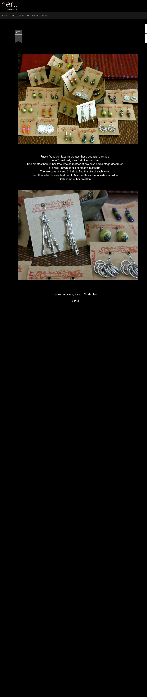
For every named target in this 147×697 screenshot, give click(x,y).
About (45, 15)
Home (5, 15)
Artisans (68, 294)
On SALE (32, 15)
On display (90, 294)
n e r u (78, 294)
